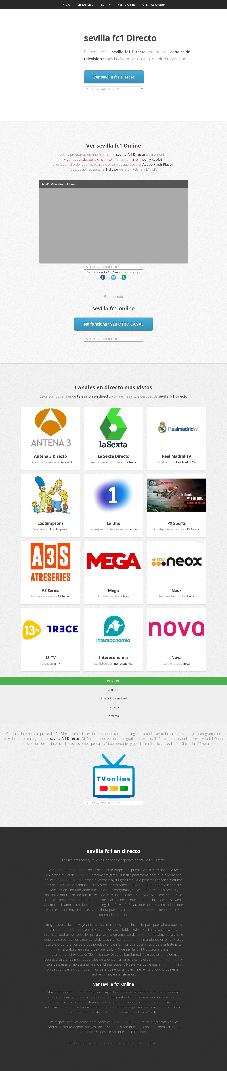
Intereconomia (113, 657)
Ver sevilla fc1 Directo (114, 77)
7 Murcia (113, 716)
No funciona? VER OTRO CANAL (113, 324)
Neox (177, 590)
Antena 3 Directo (50, 456)
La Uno (113, 523)
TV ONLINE (113, 681)
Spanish (144, 1043)
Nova (176, 657)
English (156, 1043)
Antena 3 (113, 690)
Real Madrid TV (176, 456)
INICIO (66, 5)
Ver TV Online (126, 5)
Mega (113, 590)
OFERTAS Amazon (153, 5)
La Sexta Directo (113, 456)
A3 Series (50, 590)
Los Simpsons (50, 523)
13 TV (50, 657)
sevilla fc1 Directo (125, 1043)
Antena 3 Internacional (114, 698)
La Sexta (113, 707)
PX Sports (176, 523)
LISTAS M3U (86, 5)
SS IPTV (106, 5)
